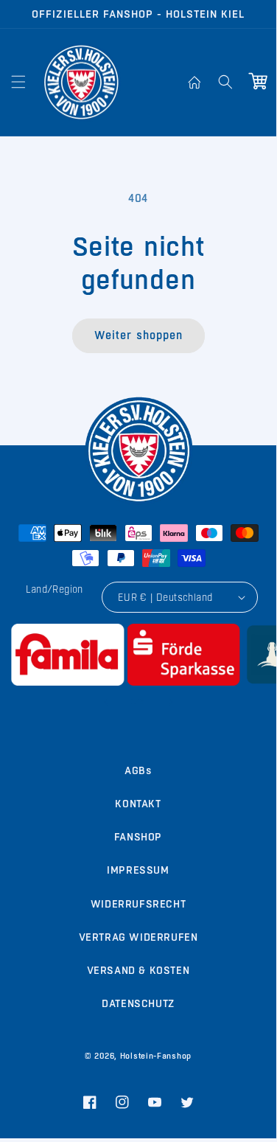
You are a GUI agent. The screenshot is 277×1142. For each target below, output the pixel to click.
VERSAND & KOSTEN (138, 970)
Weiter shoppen (138, 335)
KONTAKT (138, 804)
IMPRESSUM (138, 870)
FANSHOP (138, 837)
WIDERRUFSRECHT (138, 904)
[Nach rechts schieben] (171, 702)
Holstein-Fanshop (156, 1056)
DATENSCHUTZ (138, 1003)
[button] (18, 82)
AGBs (138, 770)
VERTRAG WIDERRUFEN (138, 937)
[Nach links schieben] (106, 702)
